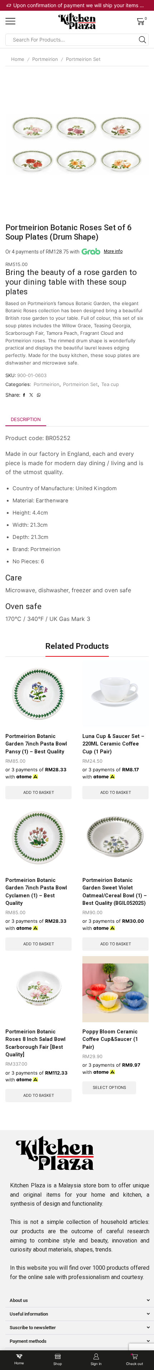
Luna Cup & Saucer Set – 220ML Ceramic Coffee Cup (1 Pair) (113, 743)
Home (17, 59)
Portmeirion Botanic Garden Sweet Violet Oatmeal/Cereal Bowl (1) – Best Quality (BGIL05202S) (114, 891)
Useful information (29, 1314)
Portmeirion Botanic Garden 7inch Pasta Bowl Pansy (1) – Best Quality (36, 743)
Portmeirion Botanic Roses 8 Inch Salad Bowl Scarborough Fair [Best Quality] (35, 1043)
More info (113, 251)
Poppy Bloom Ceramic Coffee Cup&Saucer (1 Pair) (110, 1039)
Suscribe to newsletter (33, 1327)
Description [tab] (26, 419)
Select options (109, 1087)
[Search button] (142, 39)
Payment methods (28, 1341)
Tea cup (110, 384)
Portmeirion (45, 59)
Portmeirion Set (83, 59)
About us (19, 1300)
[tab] (25, 419)
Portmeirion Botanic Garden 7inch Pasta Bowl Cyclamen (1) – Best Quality (36, 891)
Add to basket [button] (38, 792)
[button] (79, 1300)
